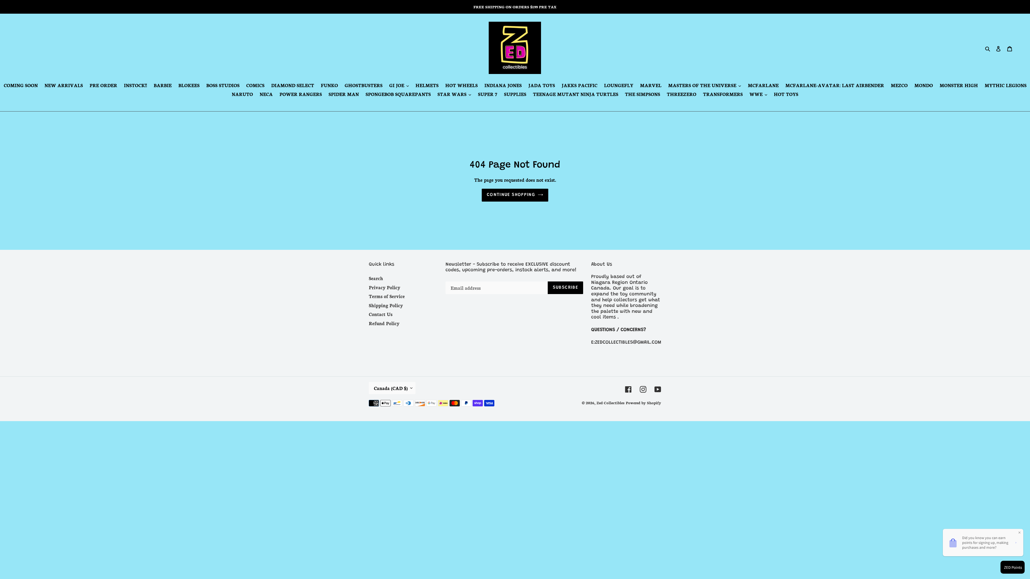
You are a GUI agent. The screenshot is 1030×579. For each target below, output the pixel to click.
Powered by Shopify (643, 402)
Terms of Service (387, 296)
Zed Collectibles (610, 402)
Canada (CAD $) (391, 388)
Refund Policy (384, 323)
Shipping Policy (386, 305)
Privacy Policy (384, 287)
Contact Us (380, 314)
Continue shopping (511, 195)
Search (376, 278)
